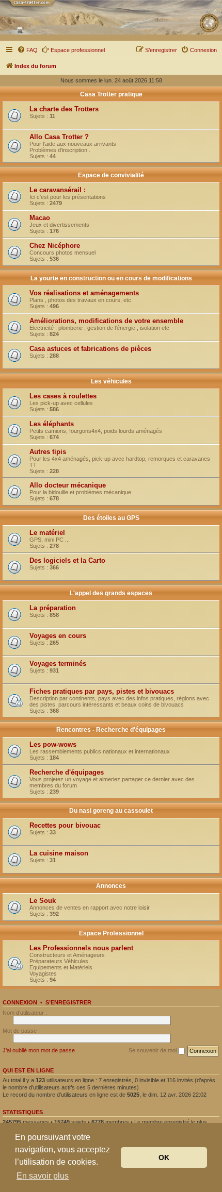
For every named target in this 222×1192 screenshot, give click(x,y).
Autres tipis (47, 452)
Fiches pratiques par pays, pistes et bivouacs (101, 691)
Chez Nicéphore (54, 245)
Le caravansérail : (57, 190)
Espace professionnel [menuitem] (78, 50)
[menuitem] (27, 50)
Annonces (111, 885)
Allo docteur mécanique (67, 485)
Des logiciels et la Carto (67, 560)
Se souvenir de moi (153, 1050)
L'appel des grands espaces (111, 593)
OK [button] (163, 1157)
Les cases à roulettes (63, 396)
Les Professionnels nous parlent (81, 948)
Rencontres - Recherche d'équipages (111, 729)
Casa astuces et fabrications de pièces (90, 348)
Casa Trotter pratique (111, 94)
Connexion (20, 1002)
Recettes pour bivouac (65, 825)
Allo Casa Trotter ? (59, 137)
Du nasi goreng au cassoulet (111, 810)
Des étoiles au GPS (111, 518)
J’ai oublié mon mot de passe (39, 1050)
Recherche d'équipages (66, 772)
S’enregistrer (68, 1002)
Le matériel (47, 532)
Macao (39, 218)
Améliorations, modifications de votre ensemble (106, 321)
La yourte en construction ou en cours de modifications (111, 278)
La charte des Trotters (64, 109)
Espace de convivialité (111, 175)
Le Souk (42, 900)
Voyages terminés (57, 663)
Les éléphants (51, 424)
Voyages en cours (57, 636)
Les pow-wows (52, 744)
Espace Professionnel (111, 933)
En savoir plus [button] (43, 1175)
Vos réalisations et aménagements (84, 293)
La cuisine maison (58, 853)
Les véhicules (111, 381)
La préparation (52, 608)
